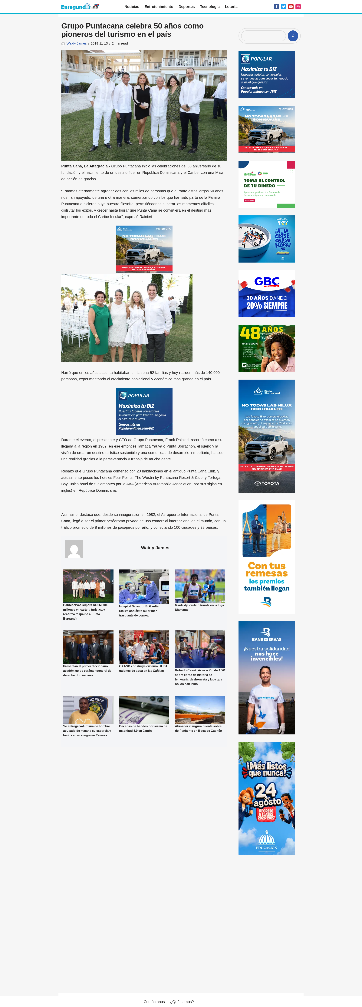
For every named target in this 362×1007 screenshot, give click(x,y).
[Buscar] (293, 35)
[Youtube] (291, 6)
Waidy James (77, 43)
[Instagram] (298, 6)
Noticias (131, 7)
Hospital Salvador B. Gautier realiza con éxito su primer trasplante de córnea (139, 611)
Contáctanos (154, 1002)
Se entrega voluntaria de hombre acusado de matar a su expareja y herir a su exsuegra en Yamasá (87, 731)
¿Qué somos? (182, 1002)
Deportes (187, 7)
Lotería (231, 7)
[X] (283, 6)
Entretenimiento (158, 7)
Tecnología (210, 7)
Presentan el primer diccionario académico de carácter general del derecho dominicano (87, 671)
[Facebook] (276, 6)
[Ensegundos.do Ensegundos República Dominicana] (80, 6)
